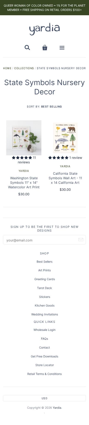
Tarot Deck (44, 288)
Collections (24, 68)
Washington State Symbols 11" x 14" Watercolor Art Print (24, 182)
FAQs (44, 338)
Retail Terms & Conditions (44, 374)
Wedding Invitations (44, 314)
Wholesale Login (44, 329)
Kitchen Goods (44, 305)
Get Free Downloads (44, 356)
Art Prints (44, 270)
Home (7, 68)
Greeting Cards (44, 279)
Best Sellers (44, 261)
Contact (44, 347)
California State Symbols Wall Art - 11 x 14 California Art (65, 178)
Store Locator (44, 365)
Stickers (44, 297)
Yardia (24, 171)
